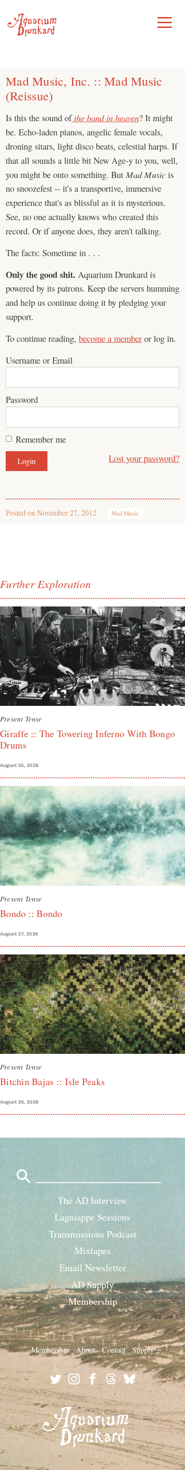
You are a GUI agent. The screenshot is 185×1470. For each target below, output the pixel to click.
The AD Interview (92, 1200)
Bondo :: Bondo (31, 913)
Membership (92, 1301)
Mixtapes (92, 1250)
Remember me (41, 439)
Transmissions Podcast (93, 1234)
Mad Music (125, 513)
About (85, 1349)
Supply (143, 1349)
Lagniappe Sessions (92, 1217)
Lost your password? (144, 458)
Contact (113, 1349)
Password (22, 399)
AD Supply (92, 1284)
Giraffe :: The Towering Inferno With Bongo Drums (87, 739)
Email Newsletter (92, 1267)
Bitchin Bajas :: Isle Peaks (52, 1081)
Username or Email (39, 360)
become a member (110, 338)
